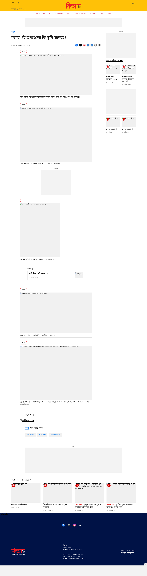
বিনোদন (83, 14)
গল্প (37, 14)
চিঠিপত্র (102, 14)
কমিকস (51, 14)
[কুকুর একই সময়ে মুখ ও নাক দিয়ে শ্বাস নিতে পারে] (89, 493)
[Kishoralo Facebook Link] (64, 526)
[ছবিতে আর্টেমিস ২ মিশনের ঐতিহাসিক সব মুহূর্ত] (129, 69)
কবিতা (43, 14)
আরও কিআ (42, 435)
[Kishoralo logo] (18, 555)
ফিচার (76, 14)
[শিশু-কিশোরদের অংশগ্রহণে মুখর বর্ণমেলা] (57, 493)
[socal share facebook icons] (77, 46)
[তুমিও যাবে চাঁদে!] (113, 122)
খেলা (68, 14)
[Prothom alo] (74, 8)
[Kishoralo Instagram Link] (75, 526)
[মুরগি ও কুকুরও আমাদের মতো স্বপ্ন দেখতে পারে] (121, 493)
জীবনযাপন (93, 14)
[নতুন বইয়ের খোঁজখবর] (25, 493)
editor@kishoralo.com (76, 558)
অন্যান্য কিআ (30, 435)
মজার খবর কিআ (55, 435)
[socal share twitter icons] (81, 46)
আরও (110, 14)
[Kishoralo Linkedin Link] (81, 526)
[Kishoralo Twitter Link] (70, 526)
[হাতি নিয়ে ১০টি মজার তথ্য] (79, 275)
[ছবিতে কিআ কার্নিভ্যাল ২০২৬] (113, 69)
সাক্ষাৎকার (60, 14)
